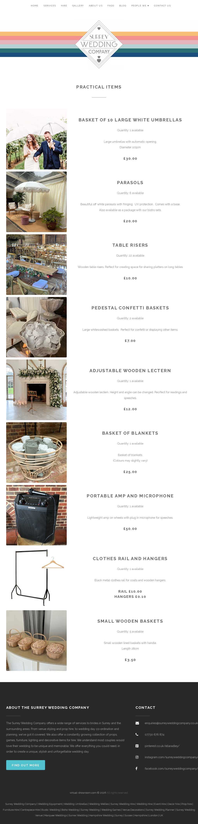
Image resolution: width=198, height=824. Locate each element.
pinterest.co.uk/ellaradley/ (162, 746)
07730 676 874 (154, 734)
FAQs (111, 5)
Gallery (78, 5)
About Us (95, 5)
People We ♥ (140, 5)
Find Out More (25, 765)
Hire (64, 5)
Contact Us (162, 5)
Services (50, 5)
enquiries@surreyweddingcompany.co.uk (171, 723)
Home (34, 5)
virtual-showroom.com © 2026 (88, 792)
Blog (122, 5)
